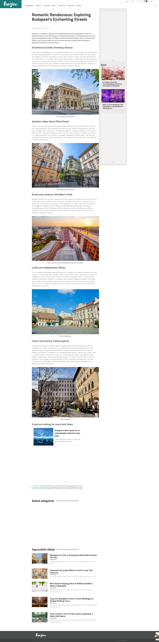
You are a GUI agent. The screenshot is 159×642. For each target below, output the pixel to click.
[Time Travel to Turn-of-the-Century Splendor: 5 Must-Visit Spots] (39, 617)
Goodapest (29, 5)
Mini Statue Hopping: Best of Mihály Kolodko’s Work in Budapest (71, 584)
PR (124, 640)
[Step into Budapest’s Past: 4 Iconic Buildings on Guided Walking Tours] (39, 602)
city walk (45, 487)
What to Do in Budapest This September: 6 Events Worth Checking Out (113, 106)
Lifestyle (62, 5)
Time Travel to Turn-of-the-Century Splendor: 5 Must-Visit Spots (71, 615)
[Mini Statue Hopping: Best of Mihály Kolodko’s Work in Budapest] (39, 586)
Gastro (38, 5)
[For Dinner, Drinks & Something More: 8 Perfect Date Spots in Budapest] (113, 74)
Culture (46, 5)
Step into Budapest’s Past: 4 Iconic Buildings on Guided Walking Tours (71, 600)
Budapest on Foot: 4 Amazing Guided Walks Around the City (73, 556)
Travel (78, 5)
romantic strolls (64, 487)
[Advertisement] (64, 524)
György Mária (36, 28)
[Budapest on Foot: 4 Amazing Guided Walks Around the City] (39, 558)
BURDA (127, 1)
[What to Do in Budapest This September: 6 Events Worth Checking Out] (113, 97)
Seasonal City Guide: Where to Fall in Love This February (71, 571)
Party (54, 5)
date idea (54, 487)
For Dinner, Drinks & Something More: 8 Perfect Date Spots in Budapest (112, 84)
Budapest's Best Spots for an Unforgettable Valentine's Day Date (67, 433)
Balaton (71, 5)
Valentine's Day (76, 487)
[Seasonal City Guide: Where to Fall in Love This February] (39, 573)
